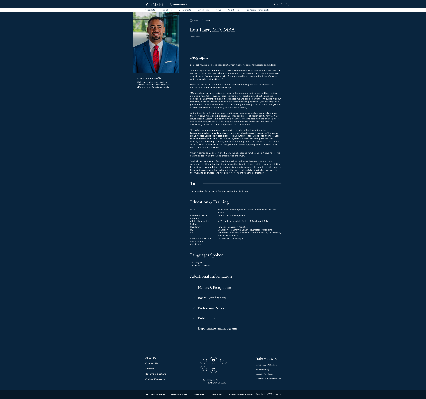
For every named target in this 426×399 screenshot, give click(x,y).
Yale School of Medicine (266, 365)
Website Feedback (264, 374)
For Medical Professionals (257, 10)
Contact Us (151, 363)
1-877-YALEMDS (180, 4)
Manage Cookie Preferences (268, 378)
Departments (185, 10)
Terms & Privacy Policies (155, 394)
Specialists (150, 10)
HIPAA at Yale (217, 394)
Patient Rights (199, 394)
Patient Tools (233, 10)
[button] (235, 288)
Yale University (262, 370)
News (218, 10)
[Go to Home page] (155, 5)
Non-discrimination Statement (241, 394)
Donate (149, 369)
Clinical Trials (203, 10)
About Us (150, 358)
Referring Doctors (155, 374)
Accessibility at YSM (179, 394)
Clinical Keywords (155, 379)
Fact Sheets (167, 10)
